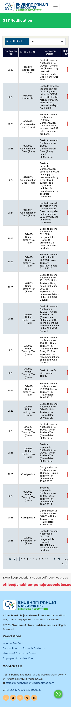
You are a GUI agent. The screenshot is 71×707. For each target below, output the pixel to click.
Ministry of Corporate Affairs (20, 653)
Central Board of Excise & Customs (24, 648)
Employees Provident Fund (18, 658)
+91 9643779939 (15, 690)
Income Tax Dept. (13, 643)
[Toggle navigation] (55, 6)
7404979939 (33, 690)
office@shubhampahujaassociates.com (30, 683)
